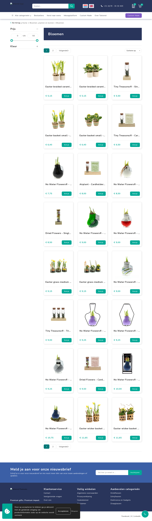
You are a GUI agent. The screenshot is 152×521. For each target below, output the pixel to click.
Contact (47, 493)
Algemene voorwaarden (87, 493)
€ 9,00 (83, 242)
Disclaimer (81, 503)
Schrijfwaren (115, 496)
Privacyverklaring (84, 496)
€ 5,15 (49, 96)
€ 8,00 (83, 193)
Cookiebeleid (82, 500)
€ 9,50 (83, 389)
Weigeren (74, 511)
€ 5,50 (117, 96)
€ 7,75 (49, 193)
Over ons (47, 500)
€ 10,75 (50, 438)
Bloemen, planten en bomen (42, 23)
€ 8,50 (117, 193)
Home (24, 23)
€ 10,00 (118, 389)
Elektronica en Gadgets (120, 500)
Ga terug (16, 23)
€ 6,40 (49, 144)
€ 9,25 (83, 340)
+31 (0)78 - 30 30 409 (113, 6)
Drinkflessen (115, 493)
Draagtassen (115, 503)
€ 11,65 (84, 438)
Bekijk (66, 96)
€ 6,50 (117, 144)
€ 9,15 (49, 291)
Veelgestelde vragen (53, 496)
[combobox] (50, 6)
